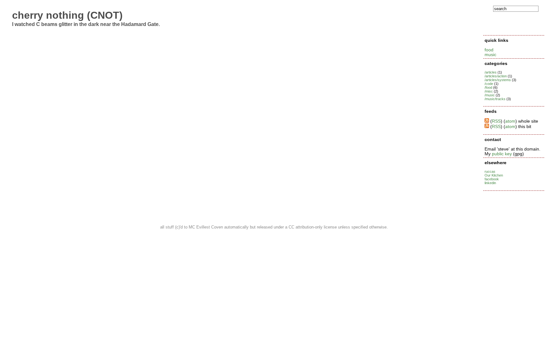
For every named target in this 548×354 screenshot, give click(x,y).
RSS (496, 121)
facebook (492, 179)
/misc (489, 91)
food (489, 50)
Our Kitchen (494, 175)
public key (502, 153)
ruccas (490, 171)
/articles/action (496, 76)
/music (490, 95)
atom (510, 121)
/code (489, 84)
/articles (491, 72)
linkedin (490, 183)
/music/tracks (495, 99)
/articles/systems (498, 80)
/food (488, 87)
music (490, 54)
